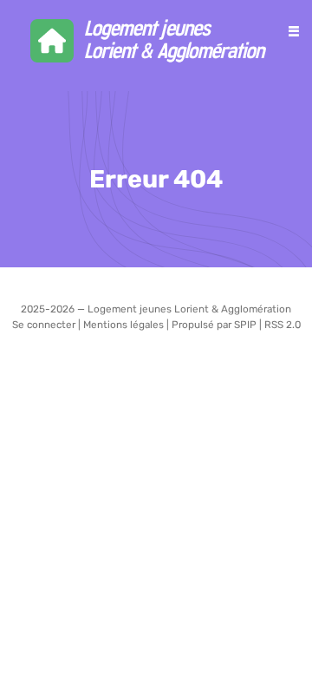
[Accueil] (156, 40)
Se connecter (43, 325)
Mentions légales (123, 325)
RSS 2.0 (282, 325)
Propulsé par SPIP (214, 325)
